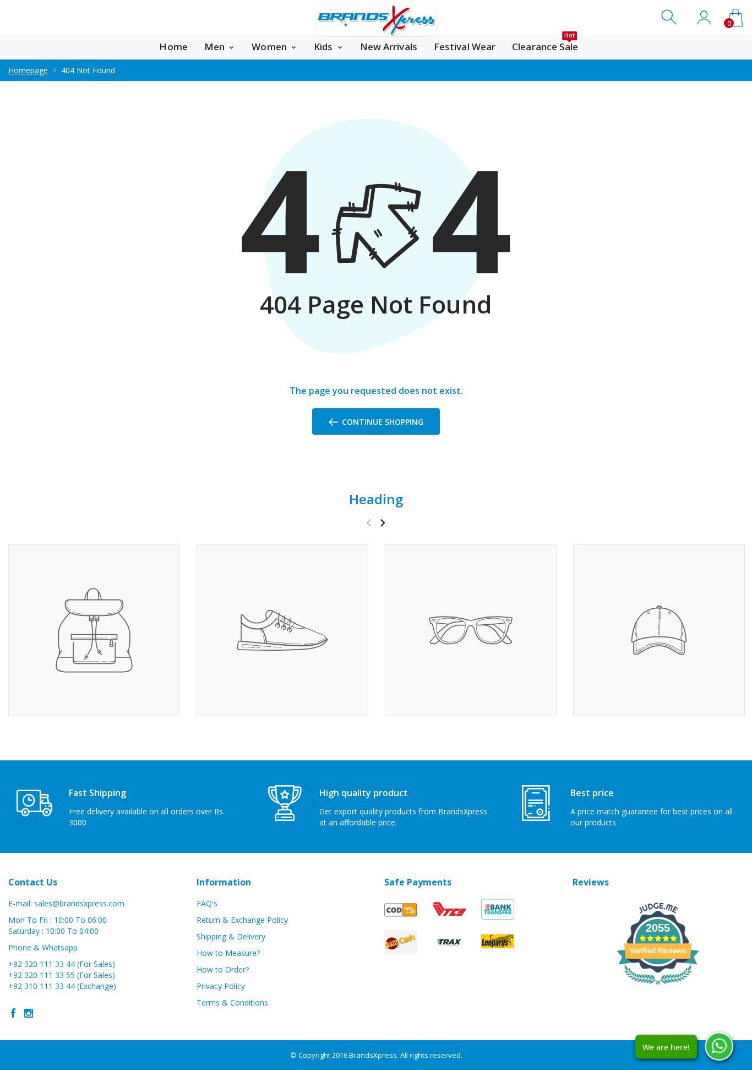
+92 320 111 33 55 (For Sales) (61, 975)
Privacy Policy (221, 986)
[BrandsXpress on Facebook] (13, 1013)
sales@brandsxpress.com (79, 903)
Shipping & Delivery (231, 936)
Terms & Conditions (232, 1002)
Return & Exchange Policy (242, 920)
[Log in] (704, 17)
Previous (368, 522)
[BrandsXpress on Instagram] (28, 1013)
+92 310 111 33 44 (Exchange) (62, 986)
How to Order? (223, 969)
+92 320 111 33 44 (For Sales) (61, 964)
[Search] (670, 17)
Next (382, 522)
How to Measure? (228, 953)
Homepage (28, 70)
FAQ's (207, 903)
